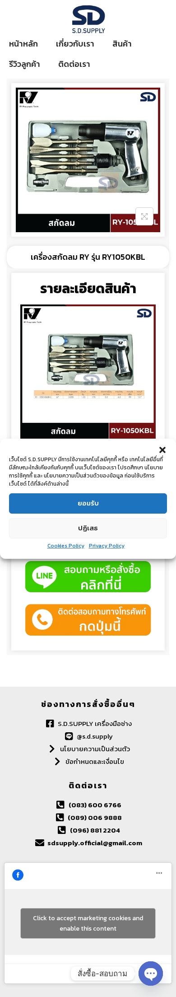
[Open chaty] (151, 973)
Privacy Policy (107, 546)
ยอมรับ (88, 503)
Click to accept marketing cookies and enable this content (88, 923)
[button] (162, 449)
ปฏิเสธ (88, 528)
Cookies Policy (65, 546)
